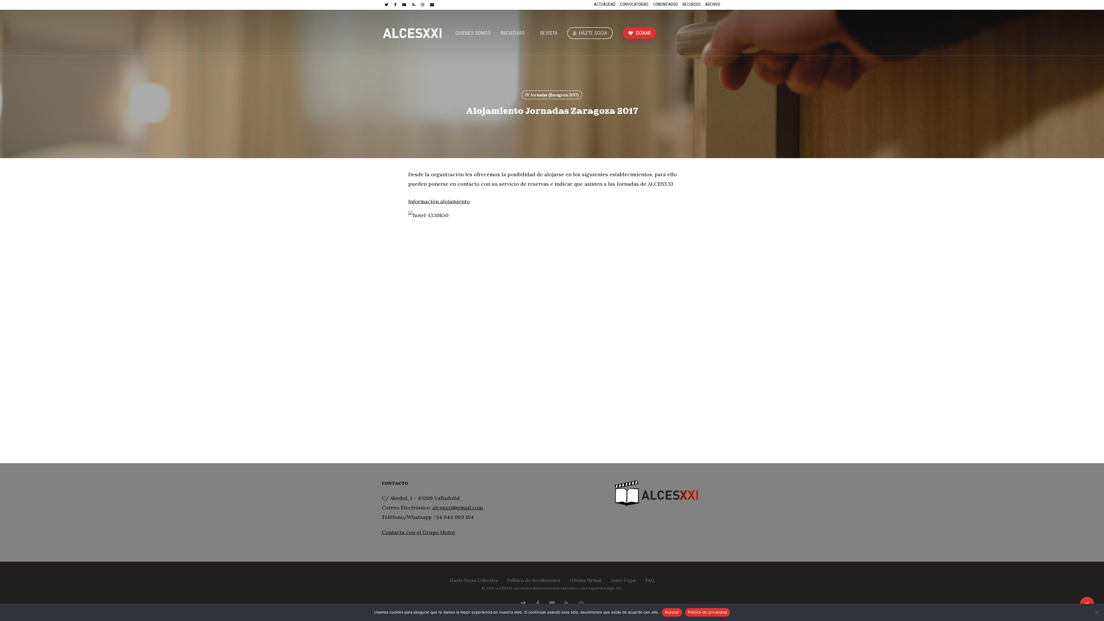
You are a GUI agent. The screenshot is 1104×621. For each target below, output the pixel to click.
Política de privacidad (707, 612)
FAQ (649, 579)
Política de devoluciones (533, 579)
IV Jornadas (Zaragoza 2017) (552, 94)
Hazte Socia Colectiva (474, 579)
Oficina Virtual (585, 579)
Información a (425, 201)
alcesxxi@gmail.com (457, 507)
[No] (1097, 612)
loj (446, 201)
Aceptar (672, 612)
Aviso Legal (623, 579)
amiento (459, 201)
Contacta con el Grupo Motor (418, 532)
